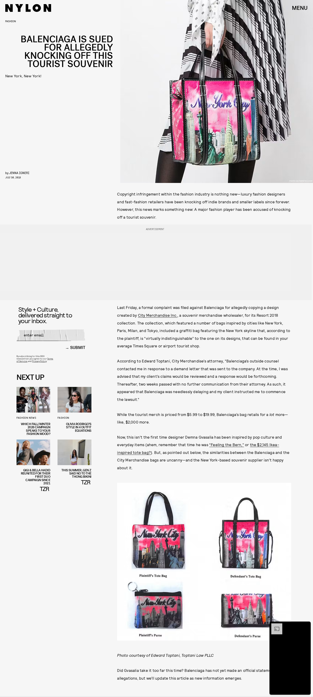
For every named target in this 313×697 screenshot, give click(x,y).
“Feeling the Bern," (226, 444)
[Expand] (274, 625)
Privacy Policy (39, 361)
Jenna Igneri (19, 173)
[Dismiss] (305, 625)
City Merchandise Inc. (157, 315)
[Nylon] (28, 8)
